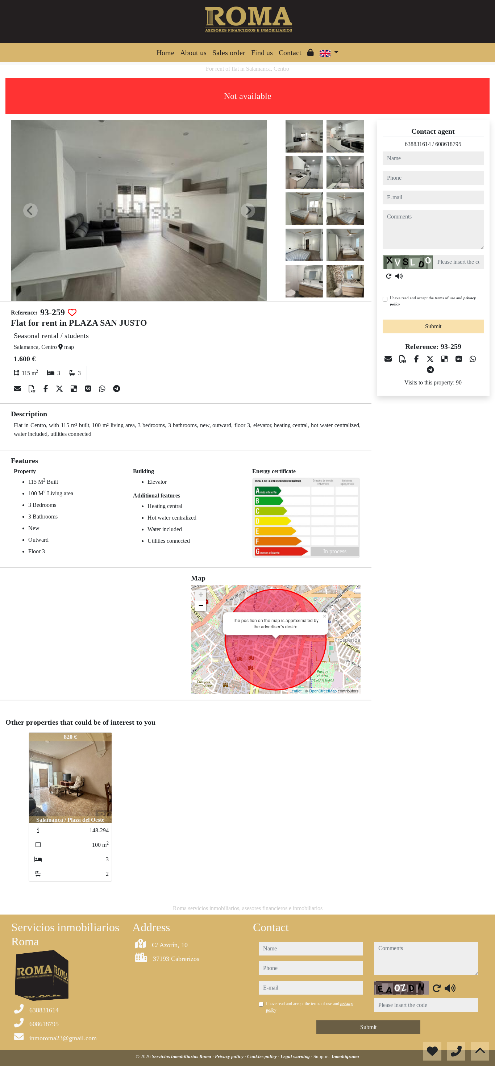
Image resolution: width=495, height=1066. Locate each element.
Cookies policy (262, 1056)
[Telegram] (116, 389)
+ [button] (201, 594)
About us (193, 53)
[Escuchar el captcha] (399, 276)
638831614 (418, 144)
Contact (290, 53)
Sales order (228, 53)
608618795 (448, 144)
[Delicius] (75, 389)
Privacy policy (230, 1056)
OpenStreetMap (323, 691)
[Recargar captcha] (389, 276)
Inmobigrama (345, 1056)
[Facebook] (46, 389)
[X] (60, 389)
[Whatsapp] (103, 389)
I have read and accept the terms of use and (433, 301)
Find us (262, 53)
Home (165, 53)
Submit (433, 326)
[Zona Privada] (310, 52)
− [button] (201, 605)
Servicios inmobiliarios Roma (182, 1056)
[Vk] (89, 389)
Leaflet (295, 691)
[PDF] (33, 389)
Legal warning (295, 1056)
